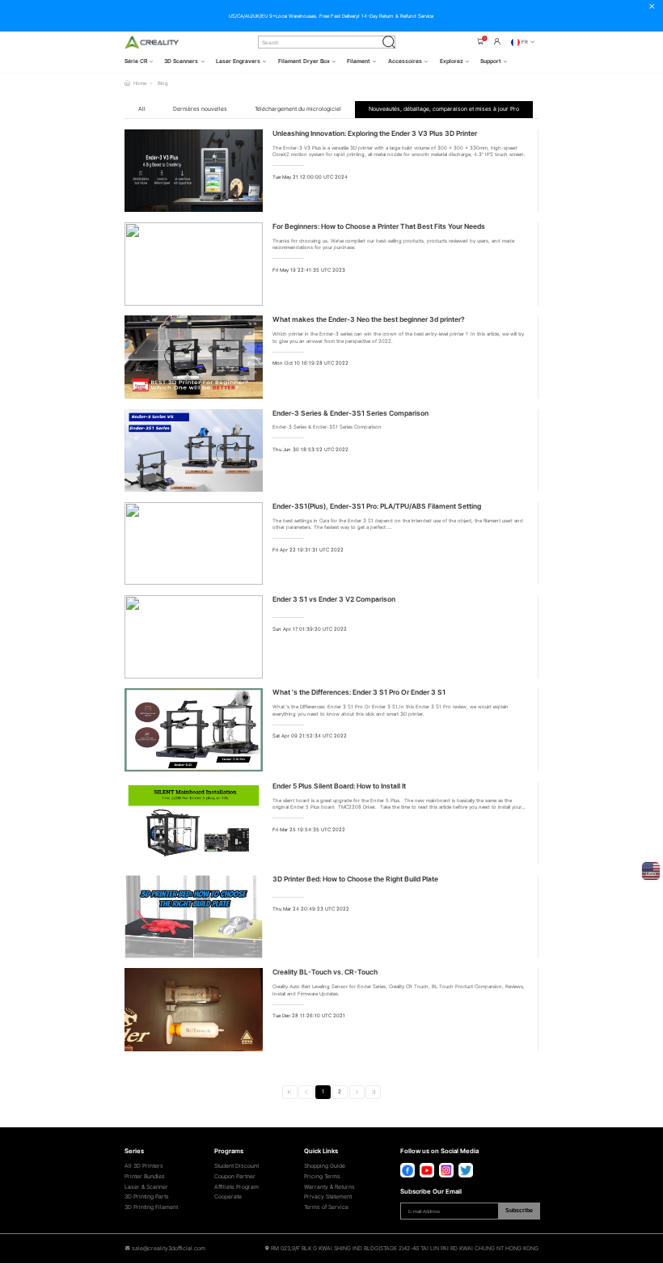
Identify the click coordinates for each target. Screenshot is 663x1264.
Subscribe (519, 1210)
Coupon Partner (234, 1176)
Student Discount (236, 1166)
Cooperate (228, 1197)
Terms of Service (326, 1207)
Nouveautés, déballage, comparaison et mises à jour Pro (444, 108)
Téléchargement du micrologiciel (298, 108)
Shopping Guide (324, 1166)
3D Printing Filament (151, 1207)
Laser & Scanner (146, 1187)
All (142, 108)
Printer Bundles (145, 1176)
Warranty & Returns (329, 1187)
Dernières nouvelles (200, 108)
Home (139, 83)
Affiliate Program (236, 1187)
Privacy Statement (328, 1197)
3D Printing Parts (147, 1197)
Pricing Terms (322, 1176)
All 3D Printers (144, 1166)
